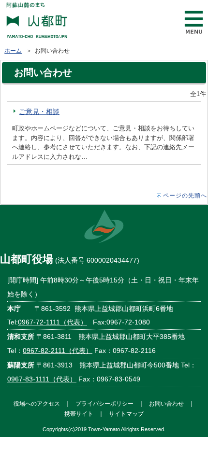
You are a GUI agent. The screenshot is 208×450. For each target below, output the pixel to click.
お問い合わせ (166, 403)
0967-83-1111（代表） (41, 379)
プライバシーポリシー (104, 403)
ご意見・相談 (39, 111)
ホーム (13, 50)
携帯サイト (78, 413)
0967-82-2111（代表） (57, 350)
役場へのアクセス (37, 403)
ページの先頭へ (185, 195)
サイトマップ (126, 413)
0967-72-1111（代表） (52, 322)
